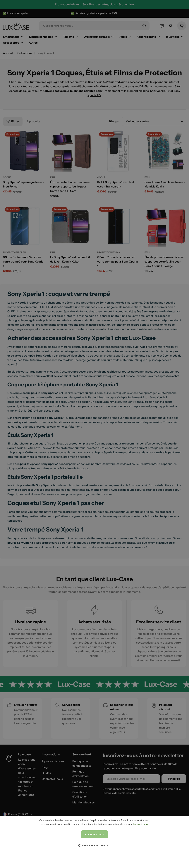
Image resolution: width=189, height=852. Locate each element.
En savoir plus (140, 824)
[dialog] (94, 834)
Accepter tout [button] (94, 834)
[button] (94, 845)
